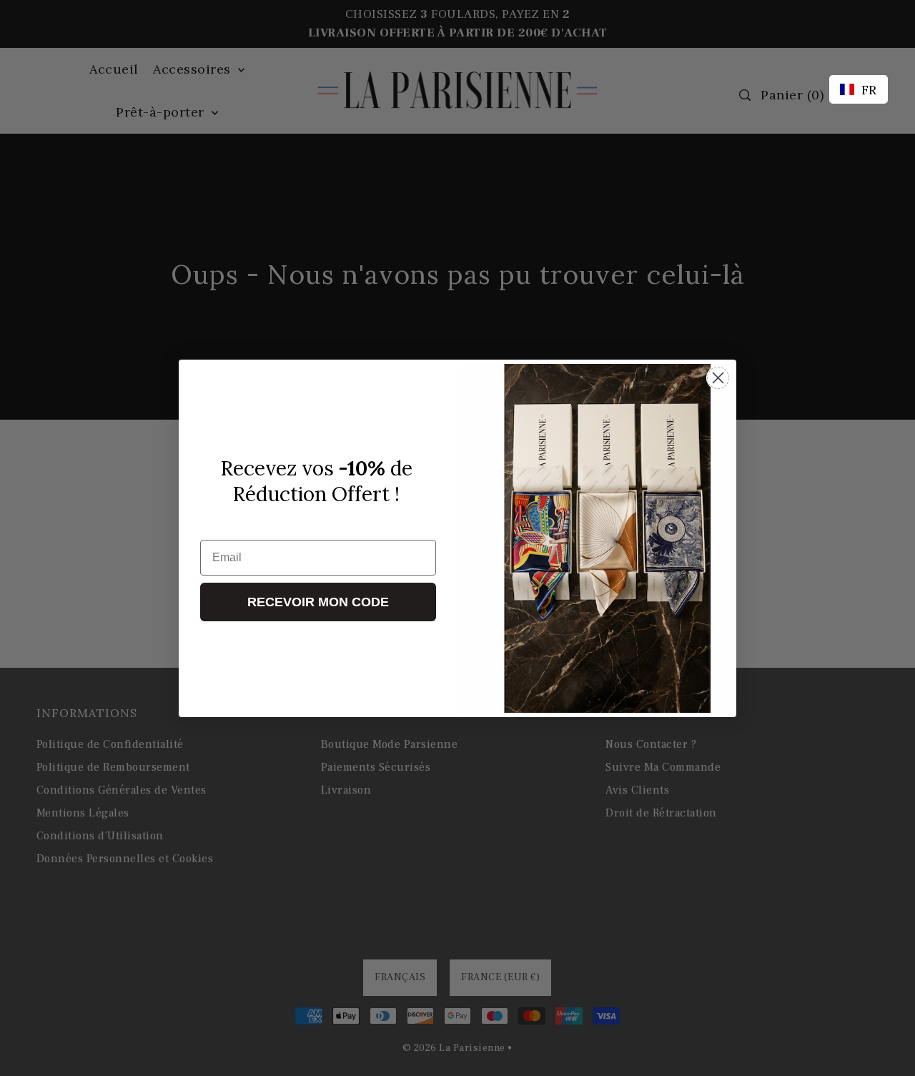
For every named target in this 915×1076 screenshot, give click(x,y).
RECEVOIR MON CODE (318, 602)
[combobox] (858, 89)
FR (869, 90)
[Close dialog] (718, 377)
